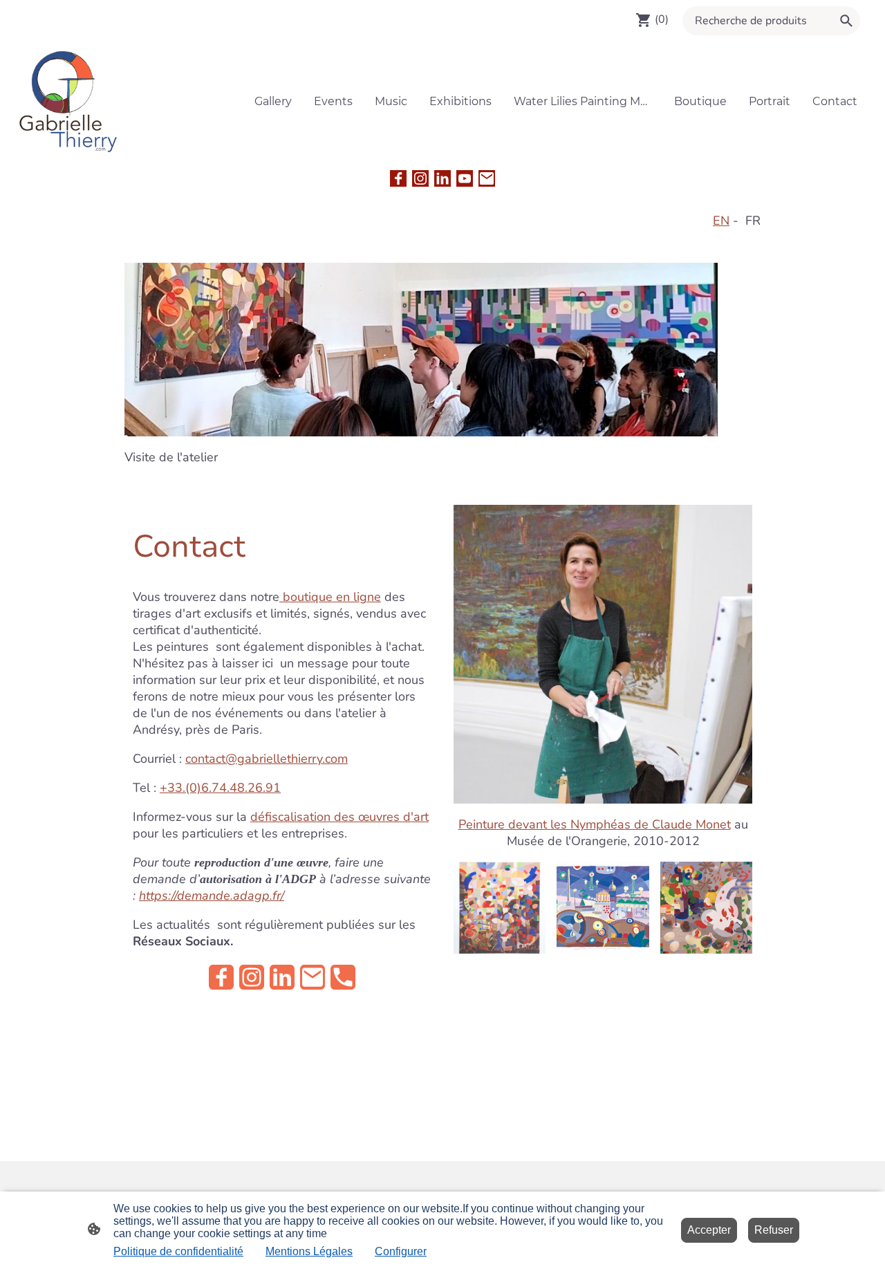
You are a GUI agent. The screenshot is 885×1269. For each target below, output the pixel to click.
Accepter (709, 1230)
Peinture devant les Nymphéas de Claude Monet (594, 824)
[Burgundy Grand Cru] (706, 949)
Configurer (401, 1251)
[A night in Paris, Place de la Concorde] (603, 949)
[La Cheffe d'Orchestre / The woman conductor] (500, 949)
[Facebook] (398, 178)
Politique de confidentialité (178, 1251)
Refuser (773, 1230)
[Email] (486, 178)
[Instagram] (420, 178)
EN (721, 220)
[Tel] (342, 977)
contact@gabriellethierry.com (266, 758)
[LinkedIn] (442, 178)
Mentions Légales (309, 1251)
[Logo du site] (69, 101)
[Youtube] (464, 178)
